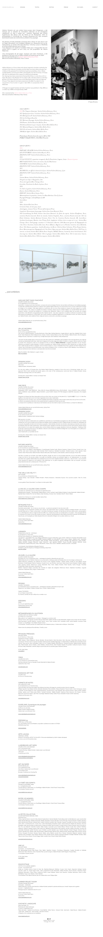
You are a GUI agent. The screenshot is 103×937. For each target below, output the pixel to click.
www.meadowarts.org (24, 916)
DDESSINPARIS (22, 728)
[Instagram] (48, 919)
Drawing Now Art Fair (23, 377)
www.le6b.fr (21, 651)
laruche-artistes (22, 549)
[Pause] (22, 280)
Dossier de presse (73, 159)
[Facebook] (50, 919)
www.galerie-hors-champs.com (26, 498)
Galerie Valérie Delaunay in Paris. (23, 93)
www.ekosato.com (23, 666)
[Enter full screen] (84, 280)
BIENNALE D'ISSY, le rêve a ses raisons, (32, 161)
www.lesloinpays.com (23, 698)
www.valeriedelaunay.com (24, 322)
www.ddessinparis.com (24, 607)
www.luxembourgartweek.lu (25, 757)
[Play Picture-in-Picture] (81, 280)
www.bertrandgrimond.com (25, 839)
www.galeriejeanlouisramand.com (26, 714)
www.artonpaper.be (23, 776)
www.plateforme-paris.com (25, 792)
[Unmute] (25, 280)
